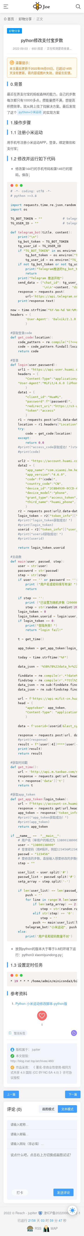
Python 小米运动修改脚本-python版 (41, 1003)
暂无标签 (19, 1033)
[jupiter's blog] (42, 6)
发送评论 (63, 1193)
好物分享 (25, 18)
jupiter (33, 1212)
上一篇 (11, 1094)
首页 (10, 18)
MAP (54, 1228)
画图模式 (48, 1109)
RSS (38, 1228)
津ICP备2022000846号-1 (62, 1212)
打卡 (20, 1192)
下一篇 (73, 1094)
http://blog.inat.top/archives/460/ (32, 1061)
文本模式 (67, 1109)
